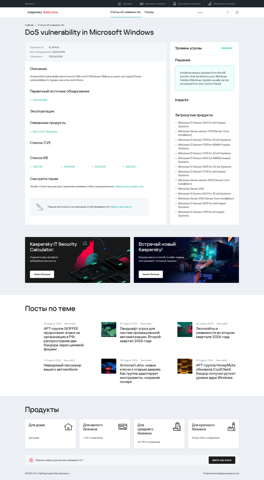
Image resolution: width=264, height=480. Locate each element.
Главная (29, 25)
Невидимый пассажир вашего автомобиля (62, 367)
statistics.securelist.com (128, 186)
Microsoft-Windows (45, 131)
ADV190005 (40, 100)
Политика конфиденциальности (221, 473)
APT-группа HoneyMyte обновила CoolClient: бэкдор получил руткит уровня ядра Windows (216, 371)
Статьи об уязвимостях (125, 12)
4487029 (100, 166)
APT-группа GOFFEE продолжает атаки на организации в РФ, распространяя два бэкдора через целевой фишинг (64, 338)
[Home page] (43, 12)
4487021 (131, 166)
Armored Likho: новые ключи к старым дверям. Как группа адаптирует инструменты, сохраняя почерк (140, 373)
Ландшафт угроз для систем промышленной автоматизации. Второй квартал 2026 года (140, 334)
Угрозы (149, 12)
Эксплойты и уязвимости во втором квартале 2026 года (215, 332)
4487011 (38, 166)
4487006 (69, 166)
